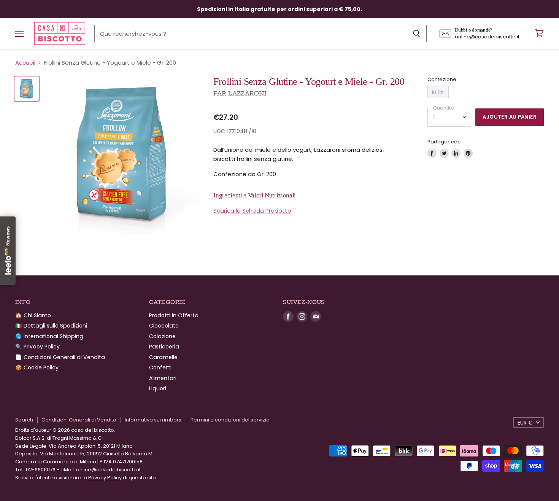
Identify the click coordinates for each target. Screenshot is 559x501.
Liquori (157, 388)
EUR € (525, 422)
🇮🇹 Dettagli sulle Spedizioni (51, 325)
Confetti (160, 367)
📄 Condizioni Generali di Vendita (60, 357)
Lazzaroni (247, 93)
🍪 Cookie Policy (37, 367)
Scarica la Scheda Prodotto (252, 211)
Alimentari (162, 378)
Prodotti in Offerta (174, 315)
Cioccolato (164, 325)
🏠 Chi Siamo (33, 315)
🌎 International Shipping (49, 336)
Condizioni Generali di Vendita (78, 419)
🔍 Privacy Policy (37, 346)
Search (24, 419)
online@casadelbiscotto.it (487, 36)
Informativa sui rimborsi (154, 419)
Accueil (25, 62)
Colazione (162, 336)
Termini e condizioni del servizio (230, 419)
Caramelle (163, 357)
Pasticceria (164, 346)
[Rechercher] (417, 33)
